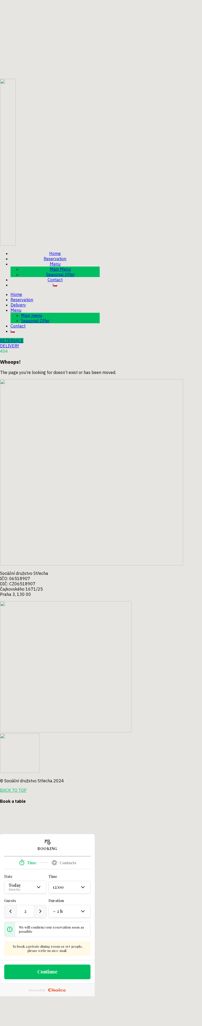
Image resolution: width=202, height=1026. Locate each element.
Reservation (55, 258)
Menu (55, 264)
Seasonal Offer (60, 274)
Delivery (18, 305)
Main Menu (60, 269)
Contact (55, 279)
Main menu (31, 315)
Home (55, 253)
